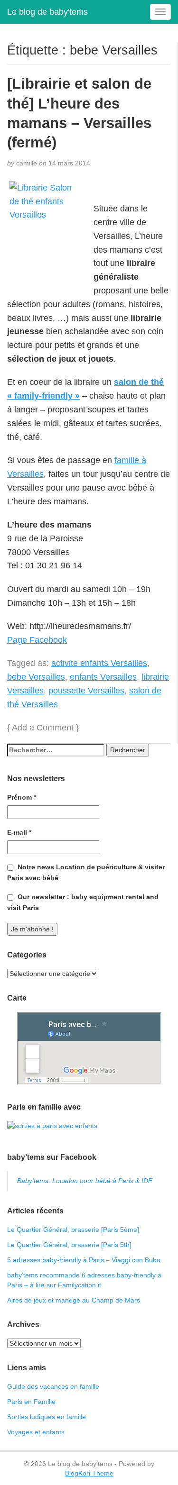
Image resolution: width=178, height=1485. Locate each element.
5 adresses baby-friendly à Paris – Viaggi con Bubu (83, 1260)
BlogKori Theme (89, 1473)
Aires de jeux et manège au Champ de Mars (73, 1300)
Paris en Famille (31, 1401)
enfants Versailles (103, 677)
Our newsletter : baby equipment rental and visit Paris (83, 902)
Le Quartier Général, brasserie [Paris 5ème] (73, 1229)
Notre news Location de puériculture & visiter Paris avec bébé (86, 872)
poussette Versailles (86, 690)
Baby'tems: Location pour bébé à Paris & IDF (84, 1180)
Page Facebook (37, 640)
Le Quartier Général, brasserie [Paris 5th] (69, 1244)
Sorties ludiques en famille (46, 1417)
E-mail (19, 832)
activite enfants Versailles (99, 663)
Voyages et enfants (36, 1432)
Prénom (21, 797)
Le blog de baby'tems (47, 12)
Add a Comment (43, 727)
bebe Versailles (36, 677)
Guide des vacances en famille (53, 1386)
